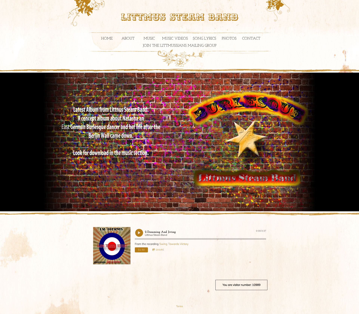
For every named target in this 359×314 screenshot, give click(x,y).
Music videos (175, 39)
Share (160, 249)
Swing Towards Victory (173, 244)
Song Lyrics (204, 39)
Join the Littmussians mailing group (180, 46)
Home (107, 39)
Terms (179, 306)
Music (149, 39)
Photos (229, 39)
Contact (251, 39)
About (128, 39)
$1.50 (141, 249)
